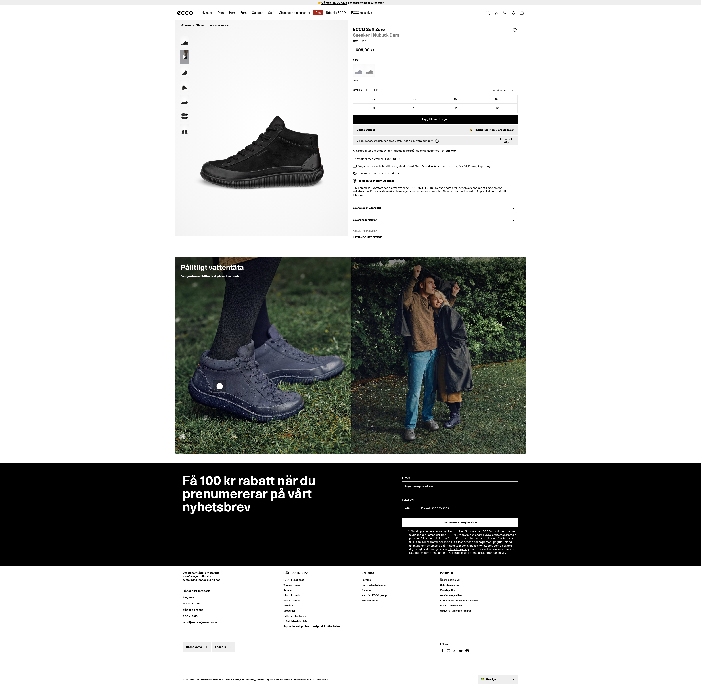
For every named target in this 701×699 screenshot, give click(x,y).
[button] (435, 130)
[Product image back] (184, 86)
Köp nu (372, 2)
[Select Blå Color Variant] (358, 70)
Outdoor (257, 12)
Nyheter (207, 12)
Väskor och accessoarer (294, 12)
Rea (318, 12)
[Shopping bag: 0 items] (522, 13)
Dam (221, 12)
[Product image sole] (184, 101)
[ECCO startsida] (185, 13)
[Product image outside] (184, 42)
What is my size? (507, 90)
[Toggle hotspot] (219, 646)
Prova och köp (506, 141)
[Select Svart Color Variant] (369, 70)
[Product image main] (184, 72)
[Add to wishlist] (515, 30)
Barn (243, 12)
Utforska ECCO (336, 12)
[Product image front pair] (184, 130)
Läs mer (451, 150)
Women (186, 25)
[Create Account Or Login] (496, 13)
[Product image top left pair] (184, 116)
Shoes (200, 25)
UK (376, 90)
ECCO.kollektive (361, 12)
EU (367, 90)
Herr (232, 12)
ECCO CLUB (392, 159)
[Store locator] (505, 13)
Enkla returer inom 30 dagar (376, 181)
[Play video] (184, 57)
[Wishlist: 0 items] (513, 13)
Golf (270, 12)
